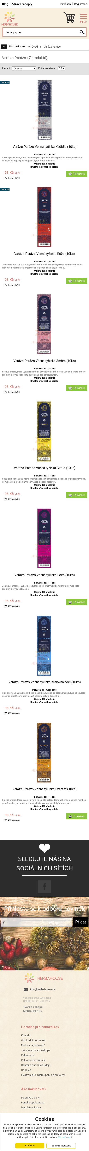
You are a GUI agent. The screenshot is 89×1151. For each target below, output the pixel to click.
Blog (5, 4)
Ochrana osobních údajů (35, 1065)
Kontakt (25, 1035)
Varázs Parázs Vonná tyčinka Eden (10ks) (44, 575)
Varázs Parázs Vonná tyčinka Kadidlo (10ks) (45, 146)
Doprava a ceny (30, 1097)
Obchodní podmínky (33, 1040)
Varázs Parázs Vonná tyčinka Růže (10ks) (44, 254)
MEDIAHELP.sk (32, 1011)
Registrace (80, 4)
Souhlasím (30, 1145)
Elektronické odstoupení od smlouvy (43, 1074)
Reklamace (27, 1055)
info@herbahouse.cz (42, 989)
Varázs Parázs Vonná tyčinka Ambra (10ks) (44, 361)
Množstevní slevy (31, 1107)
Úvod (34, 46)
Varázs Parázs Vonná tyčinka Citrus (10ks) (44, 468)
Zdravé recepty (21, 4)
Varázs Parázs (52, 46)
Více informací (65, 1137)
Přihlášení (65, 4)
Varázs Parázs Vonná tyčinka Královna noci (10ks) (44, 682)
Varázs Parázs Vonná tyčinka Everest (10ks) (44, 789)
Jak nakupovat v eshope (35, 1050)
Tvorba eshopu (33, 1007)
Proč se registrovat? (33, 1045)
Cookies (26, 1070)
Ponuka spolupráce (32, 1102)
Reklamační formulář (33, 1060)
